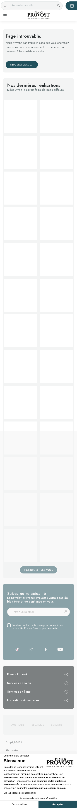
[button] (20, 117)
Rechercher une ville (22, 5)
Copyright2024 (14, 742)
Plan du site (12, 750)
